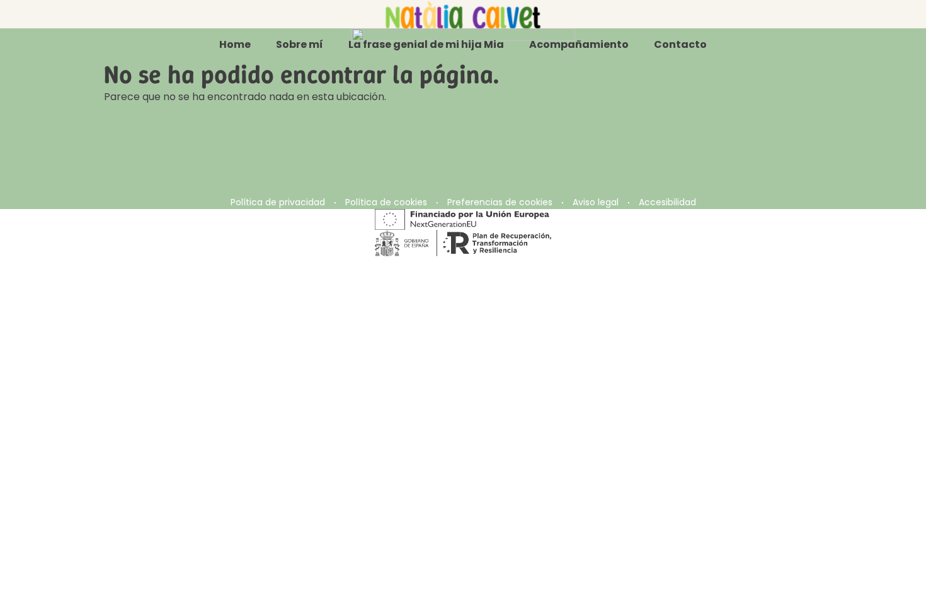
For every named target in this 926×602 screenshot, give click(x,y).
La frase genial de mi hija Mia (426, 44)
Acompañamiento (579, 44)
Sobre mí (299, 44)
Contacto (680, 44)
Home (235, 44)
